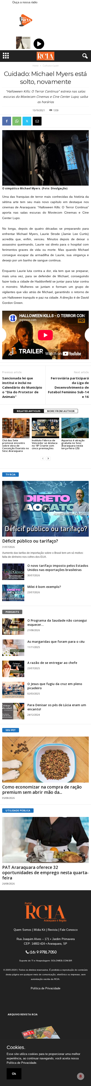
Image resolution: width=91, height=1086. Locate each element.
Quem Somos (22, 929)
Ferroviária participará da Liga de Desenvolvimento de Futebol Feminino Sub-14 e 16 (68, 387)
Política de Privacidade (45, 988)
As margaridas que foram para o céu (56, 641)
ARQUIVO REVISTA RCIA (23, 1014)
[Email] (37, 121)
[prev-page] (43, 458)
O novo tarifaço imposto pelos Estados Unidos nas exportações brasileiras (57, 567)
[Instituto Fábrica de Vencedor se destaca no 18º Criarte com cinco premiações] (45, 428)
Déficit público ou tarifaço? (30, 541)
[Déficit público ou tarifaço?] (45, 509)
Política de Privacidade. (22, 1062)
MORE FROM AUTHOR (61, 411)
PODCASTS (12, 611)
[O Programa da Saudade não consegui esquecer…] (13, 626)
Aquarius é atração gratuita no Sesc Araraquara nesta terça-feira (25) (73, 444)
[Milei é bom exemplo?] (13, 593)
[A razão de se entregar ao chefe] (13, 669)
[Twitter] (27, 121)
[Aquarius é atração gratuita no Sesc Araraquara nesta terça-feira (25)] (75, 428)
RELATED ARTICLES (28, 411)
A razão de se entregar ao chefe (52, 663)
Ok (14, 1073)
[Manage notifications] (80, 1076)
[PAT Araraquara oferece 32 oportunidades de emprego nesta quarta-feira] (45, 840)
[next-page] (48, 458)
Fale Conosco (69, 929)
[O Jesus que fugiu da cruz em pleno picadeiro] (13, 690)
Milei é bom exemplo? (44, 587)
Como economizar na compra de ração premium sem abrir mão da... (42, 789)
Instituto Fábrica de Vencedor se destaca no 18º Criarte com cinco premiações (44, 444)
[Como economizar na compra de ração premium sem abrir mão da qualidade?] (45, 760)
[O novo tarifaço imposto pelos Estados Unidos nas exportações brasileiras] (13, 571)
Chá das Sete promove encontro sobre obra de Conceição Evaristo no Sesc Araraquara (15, 445)
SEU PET (11, 730)
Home (35, 65)
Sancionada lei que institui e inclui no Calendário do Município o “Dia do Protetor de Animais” (22, 387)
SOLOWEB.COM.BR (61, 960)
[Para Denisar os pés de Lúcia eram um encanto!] (13, 711)
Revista (52, 929)
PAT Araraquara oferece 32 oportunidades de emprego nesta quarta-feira (45, 872)
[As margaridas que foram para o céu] (13, 647)
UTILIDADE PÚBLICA (18, 810)
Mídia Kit (39, 929)
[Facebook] (6, 121)
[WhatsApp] (16, 121)
